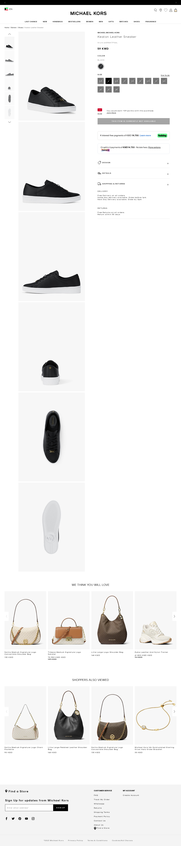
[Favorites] (165, 10)
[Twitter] (13, 818)
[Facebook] (6, 818)
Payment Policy (102, 816)
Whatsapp (99, 803)
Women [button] (89, 21)
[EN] (6, 10)
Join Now (111, 113)
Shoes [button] (137, 21)
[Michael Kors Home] (89, 14)
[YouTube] (26, 818)
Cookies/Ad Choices (122, 840)
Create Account (131, 795)
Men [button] (101, 21)
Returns (98, 808)
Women (14, 27)
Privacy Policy (75, 840)
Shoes (20, 27)
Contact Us (100, 820)
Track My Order (102, 799)
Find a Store (18, 791)
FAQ (96, 795)
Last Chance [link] (31, 21)
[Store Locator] (160, 10)
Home (7, 27)
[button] (7, 616)
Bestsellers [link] (74, 21)
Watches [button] (123, 21)
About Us (99, 825)
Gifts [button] (111, 21)
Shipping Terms (102, 812)
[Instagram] (33, 818)
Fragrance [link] (150, 21)
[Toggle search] (155, 10)
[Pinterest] (19, 818)
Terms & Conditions (98, 840)
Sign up (60, 807)
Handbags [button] (58, 21)
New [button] (45, 21)
